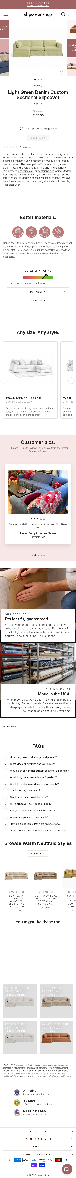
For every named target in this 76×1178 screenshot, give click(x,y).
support (37, 1146)
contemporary (46, 171)
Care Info (38, 300)
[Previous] (4, 380)
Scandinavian (25, 171)
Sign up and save (37, 1154)
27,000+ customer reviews (37, 1104)
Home (37, 85)
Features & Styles (37, 1139)
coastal (7, 164)
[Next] (71, 380)
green (21, 157)
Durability (38, 291)
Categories (37, 1131)
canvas (22, 174)
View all (38, 853)
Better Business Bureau (36, 1094)
